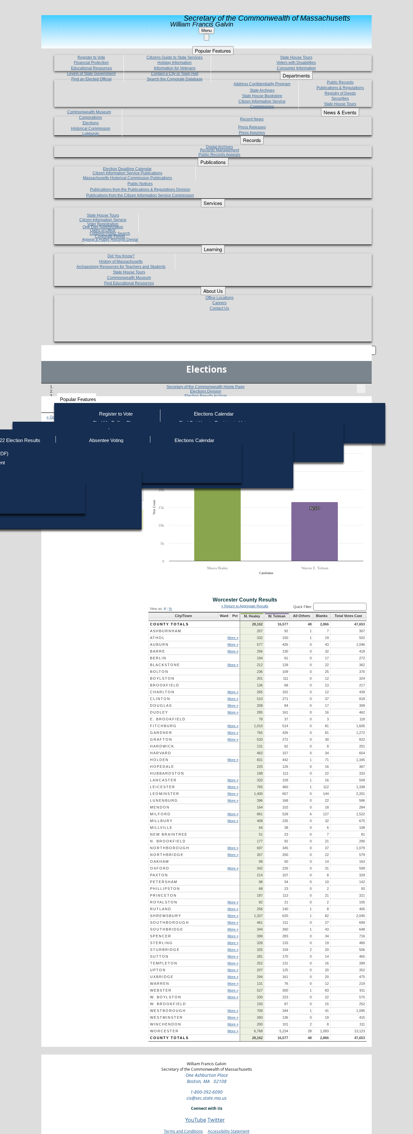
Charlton (162, 692)
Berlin (158, 658)
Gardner (161, 733)
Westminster (166, 1017)
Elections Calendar (214, 414)
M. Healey (252, 616)
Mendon (160, 807)
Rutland (160, 909)
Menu (206, 30)
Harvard (160, 753)
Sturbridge (165, 950)
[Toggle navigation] (361, 389)
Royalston (163, 902)
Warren (159, 983)
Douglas (161, 705)
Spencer (160, 936)
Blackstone (165, 665)
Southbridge (166, 929)
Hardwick (162, 746)
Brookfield (164, 685)
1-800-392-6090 (206, 1092)
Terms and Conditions (183, 1131)
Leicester (162, 787)
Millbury (161, 821)
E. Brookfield (168, 719)
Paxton (159, 875)
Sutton (159, 956)
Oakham (159, 861)
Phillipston (165, 889)
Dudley (159, 712)
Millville (161, 828)
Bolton (159, 672)
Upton (158, 970)
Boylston (162, 678)
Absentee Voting (106, 440)
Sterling (161, 943)
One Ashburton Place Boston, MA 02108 (207, 1078)
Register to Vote (116, 414)
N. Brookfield (168, 841)
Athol (157, 638)
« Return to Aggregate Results (244, 606)
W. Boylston (165, 997)
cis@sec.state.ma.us (206, 1098)
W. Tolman (277, 616)
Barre (157, 651)
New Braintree (168, 834)
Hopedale (162, 766)
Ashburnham (165, 631)
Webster (161, 990)
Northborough (169, 848)
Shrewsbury (165, 916)
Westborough (168, 1011)
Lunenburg (164, 800)
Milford (160, 814)
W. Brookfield (168, 1004)
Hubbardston (167, 773)
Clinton (160, 699)
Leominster (164, 794)
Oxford (159, 868)
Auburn (159, 644)
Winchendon (165, 1024)
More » (232, 638)
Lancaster (163, 780)
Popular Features (78, 399)
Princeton (163, 895)
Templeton (163, 963)
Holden (159, 760)
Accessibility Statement (228, 1131)
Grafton (161, 739)
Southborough (169, 922)
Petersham (163, 882)
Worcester (164, 1031)
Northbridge (167, 855)
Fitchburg (163, 726)
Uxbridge (162, 977)
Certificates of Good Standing (110, 242)
